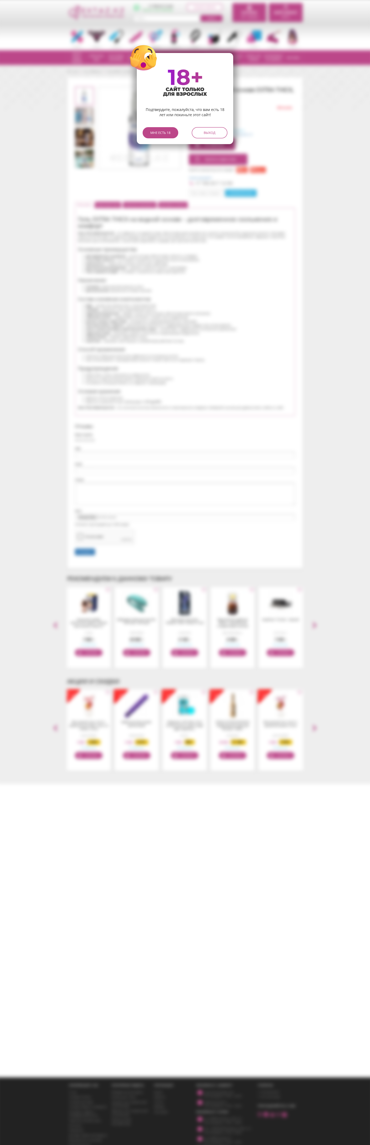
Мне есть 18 (160, 132)
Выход (209, 132)
